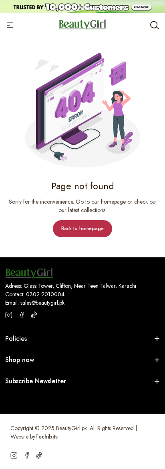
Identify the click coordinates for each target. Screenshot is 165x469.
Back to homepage (82, 228)
